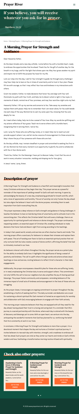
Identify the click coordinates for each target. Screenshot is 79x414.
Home (6, 41)
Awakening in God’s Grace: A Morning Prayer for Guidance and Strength (14, 366)
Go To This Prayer (15, 386)
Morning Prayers (14, 41)
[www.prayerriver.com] (13, 5)
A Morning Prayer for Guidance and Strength (39, 365)
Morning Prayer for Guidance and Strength (63, 365)
